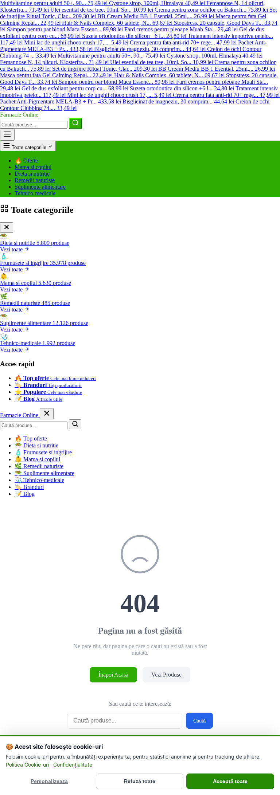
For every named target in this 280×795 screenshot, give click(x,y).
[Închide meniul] (47, 413)
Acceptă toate (230, 781)
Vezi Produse (166, 674)
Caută (199, 721)
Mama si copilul (33, 167)
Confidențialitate (72, 764)
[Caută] (75, 123)
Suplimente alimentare (40, 187)
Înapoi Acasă (113, 674)
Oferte (26, 160)
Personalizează (49, 781)
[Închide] (6, 227)
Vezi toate (12, 249)
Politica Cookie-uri (27, 764)
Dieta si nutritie (32, 174)
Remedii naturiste (35, 180)
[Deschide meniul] (7, 135)
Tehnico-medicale (35, 193)
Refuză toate (139, 781)
